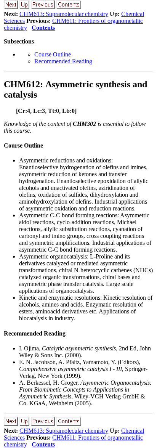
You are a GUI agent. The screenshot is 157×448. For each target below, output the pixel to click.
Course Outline (52, 54)
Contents (43, 27)
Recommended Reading (63, 61)
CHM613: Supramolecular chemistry (63, 14)
